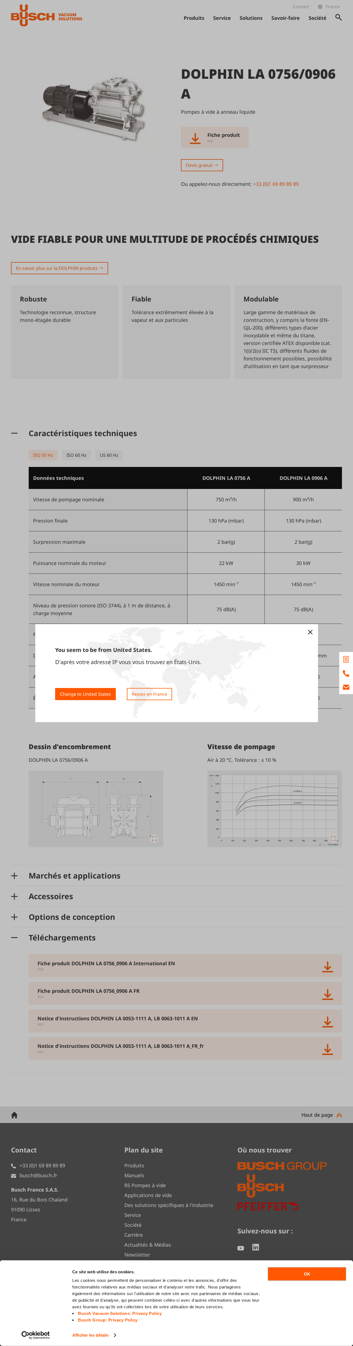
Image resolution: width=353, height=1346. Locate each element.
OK (307, 1274)
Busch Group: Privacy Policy (108, 1320)
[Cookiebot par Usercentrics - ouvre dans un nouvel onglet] (36, 1335)
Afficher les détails (90, 1335)
